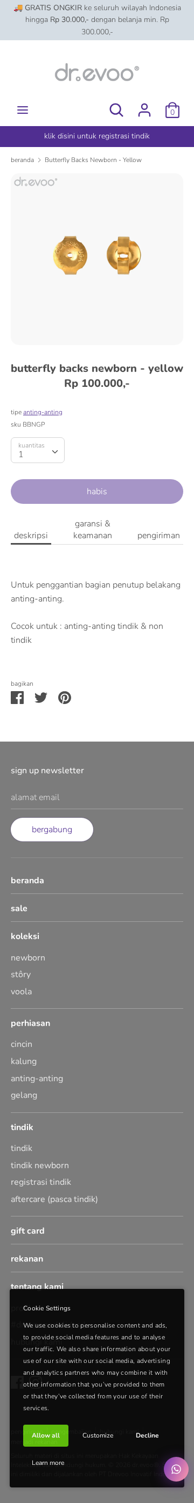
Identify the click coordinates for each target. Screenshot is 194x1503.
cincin (21, 1044)
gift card (28, 1231)
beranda (27, 880)
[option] (97, 259)
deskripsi (31, 535)
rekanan (27, 1259)
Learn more (48, 1462)
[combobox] (38, 450)
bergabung (52, 829)
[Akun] (144, 106)
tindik (22, 1127)
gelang (24, 1095)
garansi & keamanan (92, 529)
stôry (21, 974)
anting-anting (43, 412)
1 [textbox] (21, 454)
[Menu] (22, 110)
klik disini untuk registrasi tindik (97, 136)
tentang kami (37, 1287)
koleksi (25, 936)
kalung (24, 1061)
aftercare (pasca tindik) (54, 1199)
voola (21, 992)
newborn (28, 958)
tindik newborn (40, 1165)
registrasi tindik (41, 1182)
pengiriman (158, 535)
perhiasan (30, 1023)
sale (19, 908)
